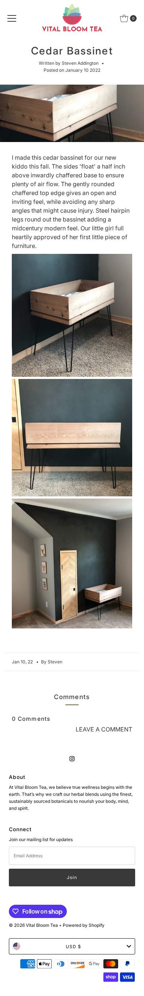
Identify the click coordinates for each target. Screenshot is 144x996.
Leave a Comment (104, 729)
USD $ (73, 946)
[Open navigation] (12, 18)
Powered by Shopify (83, 925)
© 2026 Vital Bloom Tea (33, 925)
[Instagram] (72, 758)
